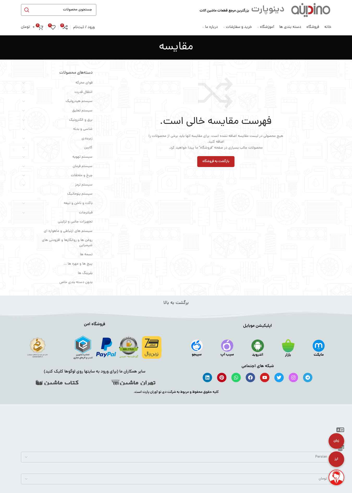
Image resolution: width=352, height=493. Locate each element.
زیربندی (87, 138)
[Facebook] (250, 377)
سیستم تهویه (82, 157)
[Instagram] (293, 377)
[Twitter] (279, 377)
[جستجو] (27, 10)
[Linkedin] (207, 377)
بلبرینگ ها (85, 273)
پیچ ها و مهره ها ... (78, 264)
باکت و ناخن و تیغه (78, 203)
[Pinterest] (221, 377)
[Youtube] (264, 377)
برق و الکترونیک (80, 120)
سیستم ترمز (83, 185)
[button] (340, 431)
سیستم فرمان (82, 166)
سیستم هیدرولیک (79, 101)
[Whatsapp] (236, 377)
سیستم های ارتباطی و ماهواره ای (68, 231)
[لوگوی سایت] (310, 10)
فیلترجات (85, 212)
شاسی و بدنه (82, 129)
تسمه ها (86, 254)
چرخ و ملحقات (81, 175)
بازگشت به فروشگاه (215, 161)
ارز (336, 459)
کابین (88, 147)
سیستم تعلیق (82, 110)
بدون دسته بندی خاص (75, 282)
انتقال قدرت (83, 92)
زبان (336, 441)
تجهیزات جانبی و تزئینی (75, 222)
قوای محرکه (84, 83)
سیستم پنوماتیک (79, 194)
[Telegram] (307, 377)
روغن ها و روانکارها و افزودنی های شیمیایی (67, 243)
